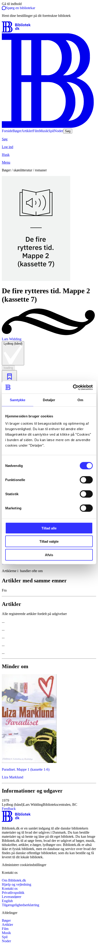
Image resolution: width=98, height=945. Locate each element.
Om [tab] (80, 400)
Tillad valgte (49, 541)
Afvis (49, 555)
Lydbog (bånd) (13, 343)
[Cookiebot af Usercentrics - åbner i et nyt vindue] (73, 387)
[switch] (86, 479)
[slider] (49, 229)
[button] (49, 802)
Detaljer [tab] (49, 400)
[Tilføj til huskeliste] (9, 377)
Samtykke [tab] (18, 400)
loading (8, 367)
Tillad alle (49, 528)
